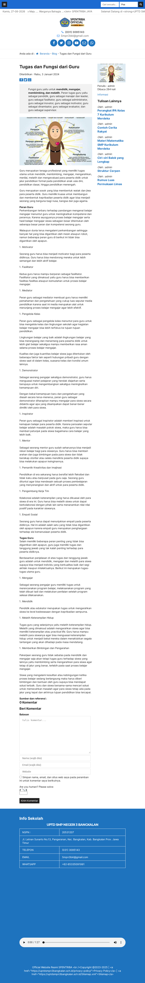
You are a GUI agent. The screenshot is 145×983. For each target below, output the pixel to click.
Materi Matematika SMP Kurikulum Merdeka (110, 144)
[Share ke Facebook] (21, 79)
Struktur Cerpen (108, 171)
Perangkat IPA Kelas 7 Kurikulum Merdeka (111, 114)
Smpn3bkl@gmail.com (75, 35)
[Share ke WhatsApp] (29, 79)
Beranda (44, 53)
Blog (54, 53)
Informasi (102, 94)
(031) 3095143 (74, 32)
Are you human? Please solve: (36, 786)
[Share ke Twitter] (26, 79)
